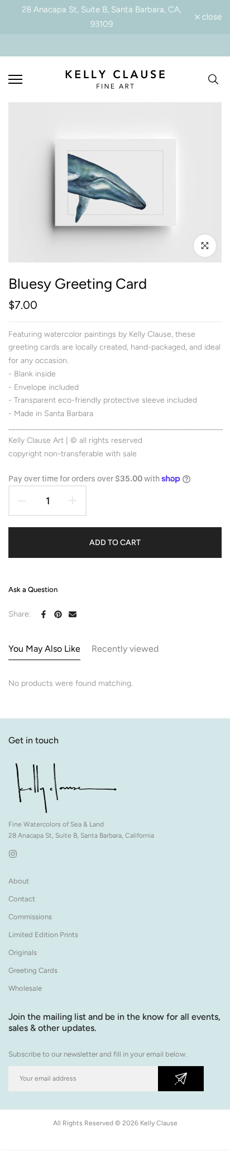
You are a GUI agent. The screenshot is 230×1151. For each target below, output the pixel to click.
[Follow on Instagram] (12, 853)
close (211, 17)
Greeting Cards (33, 970)
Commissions (30, 917)
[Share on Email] (72, 614)
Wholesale (25, 988)
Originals (22, 952)
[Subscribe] (181, 1078)
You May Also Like (44, 648)
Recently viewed (125, 648)
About (18, 881)
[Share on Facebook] (43, 614)
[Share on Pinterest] (58, 614)
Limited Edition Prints (43, 934)
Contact (21, 899)
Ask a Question (33, 589)
